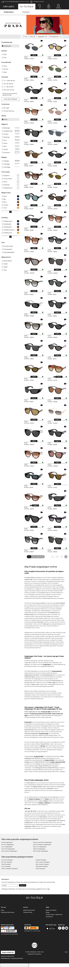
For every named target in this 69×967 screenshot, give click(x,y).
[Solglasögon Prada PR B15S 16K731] (57, 346)
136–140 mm (9, 86)
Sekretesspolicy (5, 958)
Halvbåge (7, 164)
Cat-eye (6, 134)
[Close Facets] (10, 36)
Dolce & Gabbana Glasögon (9, 868)
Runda (6, 149)
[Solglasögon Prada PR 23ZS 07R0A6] (57, 217)
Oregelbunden (8, 131)
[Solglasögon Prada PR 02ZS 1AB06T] (57, 239)
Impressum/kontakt (17, 958)
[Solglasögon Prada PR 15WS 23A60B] (57, 453)
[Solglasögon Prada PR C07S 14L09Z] (57, 475)
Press (2, 910)
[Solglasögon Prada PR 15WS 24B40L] (33, 132)
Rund (5, 181)
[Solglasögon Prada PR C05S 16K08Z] (33, 518)
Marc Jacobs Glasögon (42, 864)
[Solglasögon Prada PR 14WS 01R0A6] (33, 453)
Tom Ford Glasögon (7, 860)
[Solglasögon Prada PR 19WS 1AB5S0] (33, 346)
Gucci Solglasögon (6, 846)
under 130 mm (9, 80)
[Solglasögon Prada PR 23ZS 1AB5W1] (33, 539)
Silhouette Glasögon (42, 866)
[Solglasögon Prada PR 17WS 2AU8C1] (57, 196)
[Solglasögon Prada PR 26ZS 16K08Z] (57, 153)
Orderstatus (49, 916)
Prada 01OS (27, 722)
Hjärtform (7, 175)
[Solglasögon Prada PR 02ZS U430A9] (57, 132)
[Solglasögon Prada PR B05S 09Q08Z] (33, 303)
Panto (5, 143)
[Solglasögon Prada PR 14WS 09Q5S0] (33, 432)
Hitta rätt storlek (10, 99)
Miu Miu (43, 746)
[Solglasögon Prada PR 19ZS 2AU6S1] (33, 175)
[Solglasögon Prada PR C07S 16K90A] (57, 518)
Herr (5, 57)
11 (61, 556)
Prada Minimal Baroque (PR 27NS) (40, 713)
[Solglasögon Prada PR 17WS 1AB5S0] (33, 89)
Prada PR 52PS (49, 760)
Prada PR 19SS (38, 756)
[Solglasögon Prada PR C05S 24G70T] (57, 368)
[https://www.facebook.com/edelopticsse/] (59, 928)
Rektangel (7, 128)
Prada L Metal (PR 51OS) (57, 762)
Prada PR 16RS (45, 711)
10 (57, 556)
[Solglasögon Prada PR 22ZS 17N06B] (57, 389)
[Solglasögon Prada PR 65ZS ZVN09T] (33, 46)
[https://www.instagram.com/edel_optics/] (63, 928)
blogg (47, 799)
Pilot (5, 146)
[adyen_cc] (2, 928)
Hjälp (47, 907)
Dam (5, 54)
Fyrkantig (6, 137)
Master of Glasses (34, 799)
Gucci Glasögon (6, 866)
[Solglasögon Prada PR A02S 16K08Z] (57, 325)
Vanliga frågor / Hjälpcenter (54, 914)
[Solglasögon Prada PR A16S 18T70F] (33, 153)
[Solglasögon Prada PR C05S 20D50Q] (33, 260)
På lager (6, 108)
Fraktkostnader (27, 912)
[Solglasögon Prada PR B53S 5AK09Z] (57, 175)
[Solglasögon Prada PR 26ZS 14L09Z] (57, 89)
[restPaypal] (11, 928)
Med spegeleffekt (9, 252)
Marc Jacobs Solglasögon (40, 851)
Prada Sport (47, 664)
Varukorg (58, 7)
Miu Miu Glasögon (6, 862)
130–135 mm (9, 83)
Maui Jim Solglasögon (39, 846)
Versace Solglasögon (39, 849)
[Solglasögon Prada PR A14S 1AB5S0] (33, 389)
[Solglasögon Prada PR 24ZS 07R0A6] (33, 239)
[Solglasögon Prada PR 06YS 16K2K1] (33, 475)
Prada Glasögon (6, 864)
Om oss (3, 907)
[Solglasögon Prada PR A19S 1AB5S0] (57, 496)
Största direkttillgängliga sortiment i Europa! (17, 1)
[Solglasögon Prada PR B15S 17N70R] (57, 46)
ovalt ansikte (8, 178)
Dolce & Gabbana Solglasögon (42, 844)
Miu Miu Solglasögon (7, 844)
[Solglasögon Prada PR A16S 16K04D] (33, 196)
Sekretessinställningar (7, 912)
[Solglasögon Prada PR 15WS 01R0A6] (33, 67)
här (49, 889)
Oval (5, 140)
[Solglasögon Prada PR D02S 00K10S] (33, 496)
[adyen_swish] (9, 931)
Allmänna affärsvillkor (7, 956)
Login (48, 7)
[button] (8, 6)
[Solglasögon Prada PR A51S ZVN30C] (57, 410)
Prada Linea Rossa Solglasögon (42, 842)
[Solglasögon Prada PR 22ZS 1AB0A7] (33, 282)
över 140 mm (9, 90)
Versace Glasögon (41, 860)
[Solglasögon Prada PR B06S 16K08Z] (33, 217)
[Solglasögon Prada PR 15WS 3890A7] (33, 325)
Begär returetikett (51, 910)
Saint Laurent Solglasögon (9, 851)
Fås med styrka (8, 246)
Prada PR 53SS (43, 733)
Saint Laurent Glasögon (43, 862)
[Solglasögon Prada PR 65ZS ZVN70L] (57, 67)
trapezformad (8, 188)
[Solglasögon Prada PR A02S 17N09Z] (33, 368)
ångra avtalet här (8, 952)
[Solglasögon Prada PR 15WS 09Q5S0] (57, 260)
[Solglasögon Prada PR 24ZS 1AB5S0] (57, 539)
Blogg (47, 912)
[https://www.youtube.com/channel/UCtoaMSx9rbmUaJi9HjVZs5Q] (66, 928)
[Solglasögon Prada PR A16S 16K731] (57, 282)
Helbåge (6, 161)
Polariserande (8, 249)
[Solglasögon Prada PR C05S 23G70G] (33, 410)
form (45, 801)
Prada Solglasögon (7, 842)
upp (66, 952)
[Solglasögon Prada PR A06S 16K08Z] (57, 432)
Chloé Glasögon (40, 868)
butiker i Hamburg (44, 802)
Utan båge (7, 167)
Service (25, 907)
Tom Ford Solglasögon (8, 849)
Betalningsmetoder (29, 910)
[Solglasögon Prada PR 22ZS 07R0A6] (33, 110)
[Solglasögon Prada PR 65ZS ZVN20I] (57, 110)
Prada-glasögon (57, 671)
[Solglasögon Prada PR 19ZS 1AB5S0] (57, 303)
